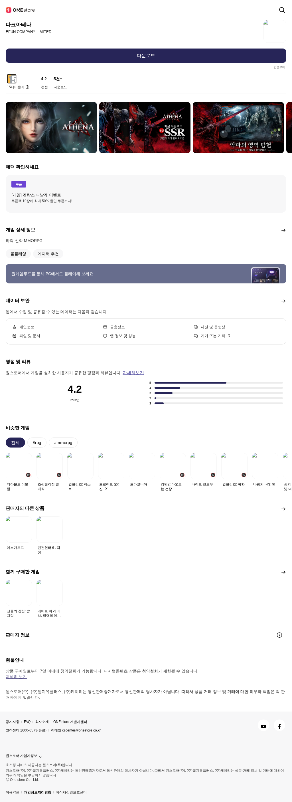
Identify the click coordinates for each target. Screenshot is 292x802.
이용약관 (12, 792)
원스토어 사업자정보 (21, 756)
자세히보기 (133, 372)
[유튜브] (263, 725)
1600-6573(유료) (33, 730)
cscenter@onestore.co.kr (81, 730)
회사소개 (42, 722)
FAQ (27, 722)
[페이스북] (279, 725)
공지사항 (12, 722)
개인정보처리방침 (37, 792)
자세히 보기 (16, 676)
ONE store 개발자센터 (70, 722)
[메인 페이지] (20, 10)
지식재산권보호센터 (71, 792)
